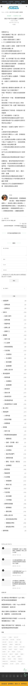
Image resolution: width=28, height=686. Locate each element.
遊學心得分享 (15, 370)
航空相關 (16, 362)
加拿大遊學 (4, 642)
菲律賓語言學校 (13, 661)
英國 (8, 656)
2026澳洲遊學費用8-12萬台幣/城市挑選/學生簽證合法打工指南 (19, 561)
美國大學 (11, 654)
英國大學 (13, 656)
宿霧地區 (16, 438)
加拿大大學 (16, 637)
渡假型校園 (16, 458)
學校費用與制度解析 (15, 435)
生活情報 (15, 477)
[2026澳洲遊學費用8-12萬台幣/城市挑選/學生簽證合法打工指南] (6, 562)
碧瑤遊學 (13, 651)
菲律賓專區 (11, 1)
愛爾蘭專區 (17, 1)
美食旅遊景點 (15, 347)
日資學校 (16, 450)
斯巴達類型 (16, 446)
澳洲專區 (23, 1)
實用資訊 (15, 469)
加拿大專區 (8, 3)
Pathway (4, 637)
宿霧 (20, 642)
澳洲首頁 (4, 684)
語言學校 (17, 663)
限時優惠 (20, 3)
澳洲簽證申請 (15, 400)
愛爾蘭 (14, 335)
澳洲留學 (10, 649)
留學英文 (15, 308)
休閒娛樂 (16, 481)
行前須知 (15, 350)
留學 (8, 651)
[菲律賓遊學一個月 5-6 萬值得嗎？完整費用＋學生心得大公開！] (6, 551)
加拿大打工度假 (5, 639)
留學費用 (11, 684)
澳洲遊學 (4, 651)
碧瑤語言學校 (16, 527)
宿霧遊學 (11, 644)
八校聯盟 (10, 637)
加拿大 (14, 312)
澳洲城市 (15, 389)
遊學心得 (15, 327)
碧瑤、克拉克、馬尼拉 (16, 461)
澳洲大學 (15, 393)
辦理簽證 (15, 423)
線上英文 (14, 408)
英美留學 (14, 412)
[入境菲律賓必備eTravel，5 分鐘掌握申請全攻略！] (6, 573)
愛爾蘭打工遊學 (17, 644)
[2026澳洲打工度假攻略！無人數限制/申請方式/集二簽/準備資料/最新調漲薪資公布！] (6, 583)
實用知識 (15, 377)
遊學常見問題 (15, 504)
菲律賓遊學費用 (5, 663)
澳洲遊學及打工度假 (17, 15)
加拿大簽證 (18, 639)
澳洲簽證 (21, 649)
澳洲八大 (17, 684)
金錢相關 (16, 366)
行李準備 (16, 500)
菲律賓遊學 (20, 661)
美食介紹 (16, 484)
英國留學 (19, 656)
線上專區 (15, 3)
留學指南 (15, 304)
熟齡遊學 (15, 473)
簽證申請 (15, 324)
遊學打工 (15, 331)
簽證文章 (15, 488)
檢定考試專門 (16, 454)
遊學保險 (14, 530)
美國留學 (16, 654)
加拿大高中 (11, 642)
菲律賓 (14, 427)
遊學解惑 (16, 507)
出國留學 (14, 301)
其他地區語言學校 (16, 519)
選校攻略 (16, 511)
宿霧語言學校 (16, 523)
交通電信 (16, 381)
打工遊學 (15, 343)
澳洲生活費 (4, 649)
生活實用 (16, 358)
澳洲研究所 (15, 396)
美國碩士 (22, 654)
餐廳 (3, 666)
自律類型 (16, 465)
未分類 (6, 12)
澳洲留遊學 (9, 15)
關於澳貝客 (4, 1)
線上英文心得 (4, 654)
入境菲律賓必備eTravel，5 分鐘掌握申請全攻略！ (19, 572)
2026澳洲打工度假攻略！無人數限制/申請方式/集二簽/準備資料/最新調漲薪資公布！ (19, 583)
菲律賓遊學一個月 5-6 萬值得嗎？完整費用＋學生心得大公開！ (19, 550)
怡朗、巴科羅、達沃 (16, 442)
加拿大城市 (15, 316)
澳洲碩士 (15, 649)
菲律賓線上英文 (5, 661)
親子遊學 (11, 663)
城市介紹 (15, 339)
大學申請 (15, 415)
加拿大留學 (12, 639)
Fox (17, 20)
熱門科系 (24, 684)
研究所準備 (15, 419)
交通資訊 (16, 354)
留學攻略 (15, 320)
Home (3, 12)
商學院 (16, 642)
